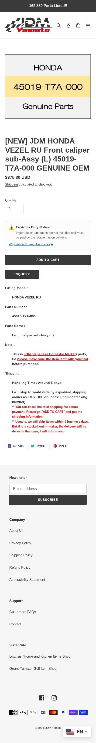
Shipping (11, 184)
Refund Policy (20, 567)
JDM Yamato (53, 727)
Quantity (11, 200)
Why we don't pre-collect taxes (31, 244)
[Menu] (88, 25)
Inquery (22, 274)
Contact (15, 624)
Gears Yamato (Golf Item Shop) (33, 668)
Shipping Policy (21, 555)
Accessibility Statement (27, 580)
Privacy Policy (20, 543)
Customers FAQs (22, 612)
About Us (16, 531)
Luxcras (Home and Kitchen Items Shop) (40, 656)
